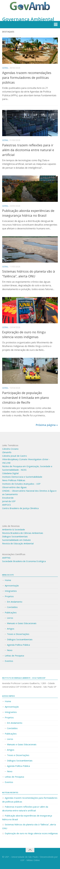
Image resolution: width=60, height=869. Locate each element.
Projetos (9, 596)
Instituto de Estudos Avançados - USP (21, 483)
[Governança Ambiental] (30, 8)
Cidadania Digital (10, 473)
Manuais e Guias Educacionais (21, 623)
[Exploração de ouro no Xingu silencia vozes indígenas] (30, 310)
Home (8, 580)
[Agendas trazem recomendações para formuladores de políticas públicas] (30, 51)
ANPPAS (6, 557)
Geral (5, 67)
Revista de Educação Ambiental (17, 543)
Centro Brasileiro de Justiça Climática (20, 508)
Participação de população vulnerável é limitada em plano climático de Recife (25, 398)
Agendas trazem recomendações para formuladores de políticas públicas (26, 77)
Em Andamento (14, 601)
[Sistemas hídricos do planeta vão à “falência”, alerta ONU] (30, 249)
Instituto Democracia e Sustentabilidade (22, 476)
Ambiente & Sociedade (13, 529)
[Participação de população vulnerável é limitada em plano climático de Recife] (30, 371)
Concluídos (12, 607)
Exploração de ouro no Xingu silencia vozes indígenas (31, 833)
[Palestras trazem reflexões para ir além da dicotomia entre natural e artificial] (30, 123)
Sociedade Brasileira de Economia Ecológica (24, 561)
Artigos (10, 628)
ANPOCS (6, 504)
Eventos (9, 660)
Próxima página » (47, 425)
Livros (10, 617)
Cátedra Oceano (10, 448)
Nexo (9, 650)
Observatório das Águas (14, 487)
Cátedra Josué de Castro (14, 455)
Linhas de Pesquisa (14, 655)
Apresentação (12, 585)
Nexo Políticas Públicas (13, 480)
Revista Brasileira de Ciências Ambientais (22, 532)
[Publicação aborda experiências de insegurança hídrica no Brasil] (30, 188)
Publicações (11, 612)
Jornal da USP (9, 501)
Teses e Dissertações (18, 634)
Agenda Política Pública (18, 644)
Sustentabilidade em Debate (16, 539)
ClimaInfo (6, 452)
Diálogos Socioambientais (15, 536)
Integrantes (11, 590)
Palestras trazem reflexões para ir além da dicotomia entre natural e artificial (28, 150)
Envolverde (8, 497)
